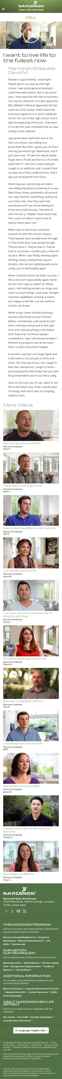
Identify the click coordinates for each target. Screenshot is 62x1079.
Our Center (9, 1017)
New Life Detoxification (31, 940)
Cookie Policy (22, 1045)
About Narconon (12, 962)
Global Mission (31, 962)
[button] (31, 1032)
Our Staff (23, 1017)
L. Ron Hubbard (22, 969)
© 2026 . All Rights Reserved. (25, 1042)
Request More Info (16, 992)
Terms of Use (36, 1045)
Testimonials (18, 944)
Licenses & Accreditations (17, 1020)
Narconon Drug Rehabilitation (19, 937)
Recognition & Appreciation (26, 966)
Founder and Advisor (41, 1017)
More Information (13, 988)
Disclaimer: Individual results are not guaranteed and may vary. (29, 1048)
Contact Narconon (38, 992)
